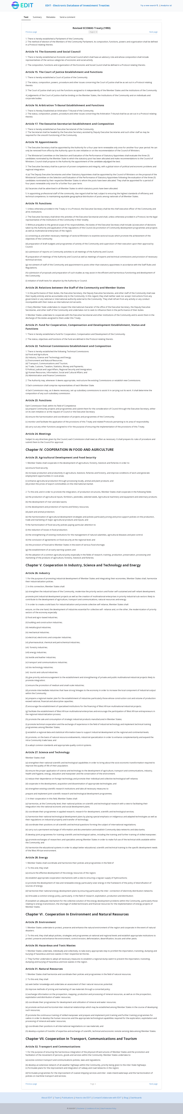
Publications (67, 1097)
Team (57, 1097)
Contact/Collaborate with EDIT (107, 1097)
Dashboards (136, 1097)
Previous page (31, 32)
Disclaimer (81, 1108)
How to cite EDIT (83, 1097)
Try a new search (148, 5)
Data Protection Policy (108, 1108)
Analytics (165, 5)
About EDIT (46, 1097)
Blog (126, 1097)
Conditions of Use (92, 1108)
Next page (153, 32)
